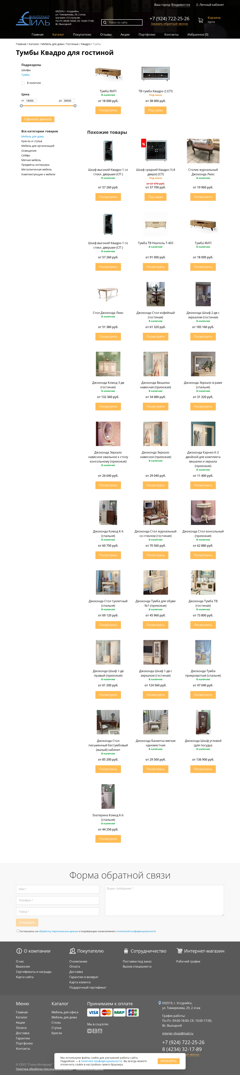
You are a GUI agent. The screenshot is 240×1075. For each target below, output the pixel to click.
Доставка (76, 972)
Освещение (29, 150)
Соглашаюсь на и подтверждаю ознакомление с (88, 931)
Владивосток (180, 5)
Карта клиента (80, 982)
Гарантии (23, 1038)
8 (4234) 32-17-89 (182, 1049)
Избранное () (198, 34)
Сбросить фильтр (38, 119)
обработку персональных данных (58, 931)
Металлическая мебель (36, 169)
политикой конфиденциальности (136, 931)
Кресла (57, 1033)
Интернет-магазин (204, 951)
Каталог (58, 34)
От (22, 100)
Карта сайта (25, 977)
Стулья (57, 1028)
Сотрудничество (148, 951)
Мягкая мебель (31, 160)
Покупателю (82, 34)
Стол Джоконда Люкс (108, 313)
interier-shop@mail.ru (177, 1033)
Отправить (27, 922)
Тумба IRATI (108, 91)
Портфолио (147, 34)
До (60, 100)
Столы (56, 1022)
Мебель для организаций (37, 146)
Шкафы (26, 70)
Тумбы (25, 74)
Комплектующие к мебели (38, 174)
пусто (214, 20)
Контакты (171, 34)
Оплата (74, 966)
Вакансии (23, 966)
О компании (37, 951)
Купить (108, 110)
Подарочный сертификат (87, 987)
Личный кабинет (212, 5)
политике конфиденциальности (101, 1061)
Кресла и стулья (31, 141)
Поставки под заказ (137, 961)
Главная (38, 34)
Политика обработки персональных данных (44, 1069)
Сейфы (25, 155)
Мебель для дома (32, 136)
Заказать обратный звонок (169, 23)
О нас (20, 961)
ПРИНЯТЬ (168, 1061)
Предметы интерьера (35, 164)
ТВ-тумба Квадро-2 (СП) (156, 91)
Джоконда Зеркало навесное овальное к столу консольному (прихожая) (108, 456)
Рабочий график (188, 961)
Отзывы (106, 34)
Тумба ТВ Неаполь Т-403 (155, 243)
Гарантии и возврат (83, 977)
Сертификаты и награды (33, 972)
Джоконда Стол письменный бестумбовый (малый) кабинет (108, 745)
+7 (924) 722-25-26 (169, 18)
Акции (125, 34)
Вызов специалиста (137, 966)
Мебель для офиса (65, 1012)
